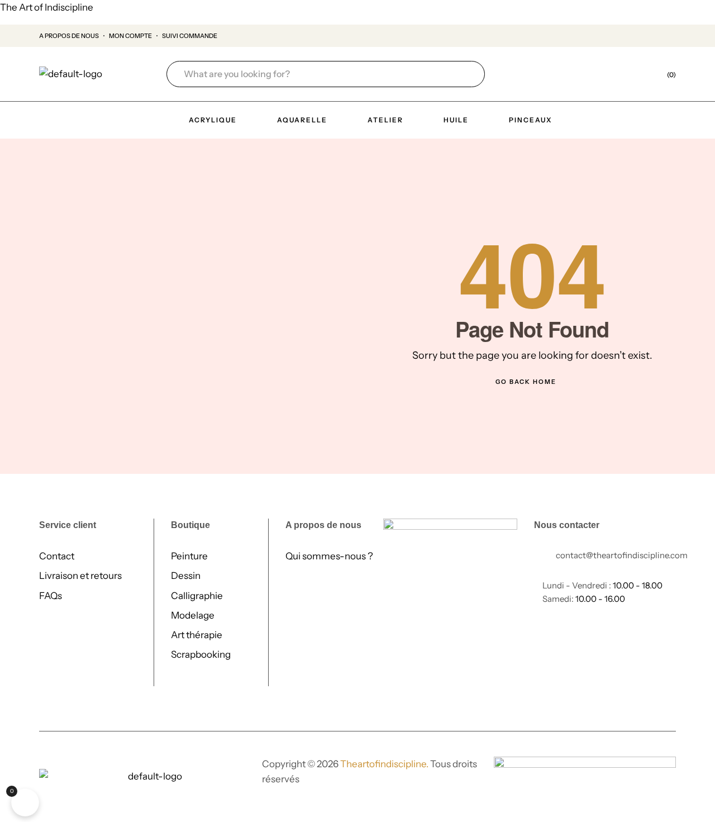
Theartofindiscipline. (384, 763)
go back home (525, 382)
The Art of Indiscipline (46, 7)
